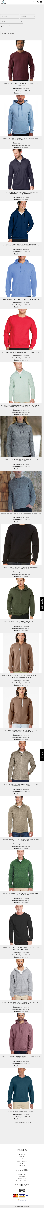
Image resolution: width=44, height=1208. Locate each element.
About (22, 1163)
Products (22, 1154)
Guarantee (22, 1176)
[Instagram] (23, 1190)
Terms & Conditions (22, 1181)
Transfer (16, 93)
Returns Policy (22, 1174)
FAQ (22, 1159)
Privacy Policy (22, 1179)
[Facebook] (20, 1190)
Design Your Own (22, 1161)
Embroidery (16, 88)
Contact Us (22, 1165)
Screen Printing (16, 91)
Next (16, 1122)
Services (22, 1157)
